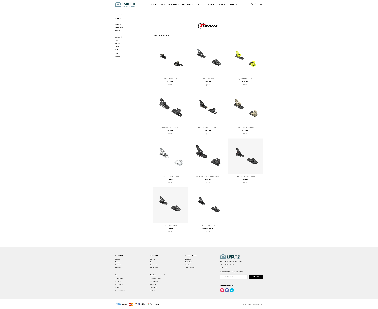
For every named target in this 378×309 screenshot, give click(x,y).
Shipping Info (154, 287)
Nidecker (117, 43)
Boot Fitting (119, 284)
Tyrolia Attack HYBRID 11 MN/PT (170, 128)
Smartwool (118, 37)
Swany (117, 47)
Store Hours (119, 279)
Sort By (155, 36)
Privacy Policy (154, 281)
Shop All (154, 4)
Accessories (187, 4)
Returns (152, 290)
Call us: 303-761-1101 (227, 264)
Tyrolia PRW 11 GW (170, 225)
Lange (117, 53)
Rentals (211, 4)
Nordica (117, 31)
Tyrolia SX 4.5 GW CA (208, 225)
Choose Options (170, 72)
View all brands (190, 268)
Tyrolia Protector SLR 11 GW (245, 176)
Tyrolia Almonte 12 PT (170, 79)
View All (117, 56)
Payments (153, 284)
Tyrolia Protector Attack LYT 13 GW (208, 176)
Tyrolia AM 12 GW (208, 79)
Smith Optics (119, 27)
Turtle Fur (118, 24)
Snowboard (173, 4)
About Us (233, 4)
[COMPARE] (184, 47)
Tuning (117, 287)
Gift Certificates (120, 290)
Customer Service (155, 279)
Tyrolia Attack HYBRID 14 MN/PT (208, 128)
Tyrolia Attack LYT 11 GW (245, 128)
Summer (222, 4)
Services (199, 4)
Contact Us (223, 267)
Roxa (116, 40)
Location (118, 281)
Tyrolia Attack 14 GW (245, 79)
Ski (162, 4)
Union (117, 34)
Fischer (117, 50)
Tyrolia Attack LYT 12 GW (170, 176)
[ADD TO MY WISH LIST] (184, 50)
